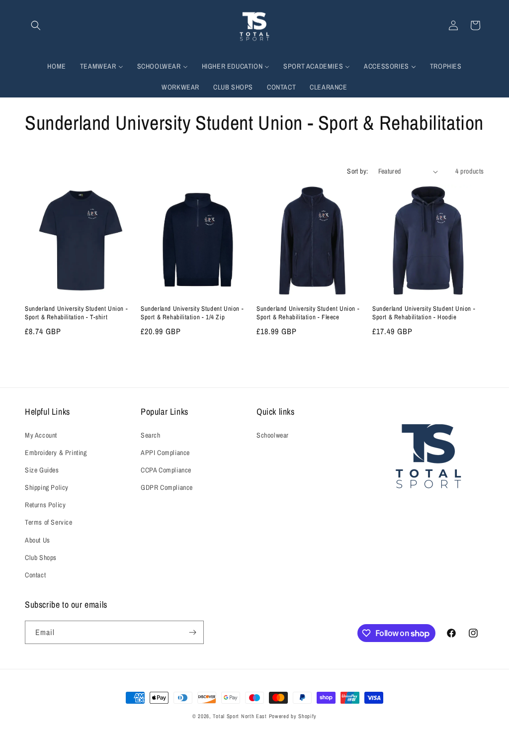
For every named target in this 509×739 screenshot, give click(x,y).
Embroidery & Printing (56, 452)
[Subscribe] (192, 632)
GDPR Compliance (167, 487)
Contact (35, 574)
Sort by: (357, 171)
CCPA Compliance (166, 469)
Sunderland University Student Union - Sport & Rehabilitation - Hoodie (423, 313)
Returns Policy (45, 504)
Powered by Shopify (293, 716)
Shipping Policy (47, 487)
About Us (37, 540)
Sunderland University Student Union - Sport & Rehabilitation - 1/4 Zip (192, 313)
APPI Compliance (165, 452)
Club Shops (41, 557)
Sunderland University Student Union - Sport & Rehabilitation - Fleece (307, 313)
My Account (41, 435)
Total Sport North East (239, 716)
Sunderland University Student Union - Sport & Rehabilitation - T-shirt (76, 313)
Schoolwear (272, 435)
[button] (36, 25)
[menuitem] (56, 66)
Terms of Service (49, 522)
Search (151, 435)
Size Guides (42, 469)
